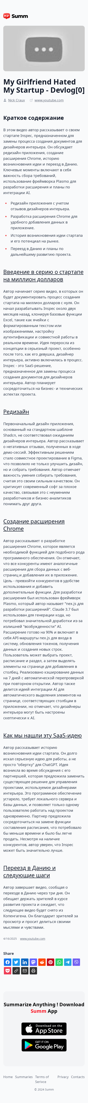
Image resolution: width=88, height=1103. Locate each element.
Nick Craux (16, 100)
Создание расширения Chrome (34, 524)
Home (8, 1077)
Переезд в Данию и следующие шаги (29, 871)
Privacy (63, 1077)
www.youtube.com (49, 100)
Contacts (78, 1077)
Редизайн (16, 411)
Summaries (24, 1077)
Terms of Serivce (42, 1079)
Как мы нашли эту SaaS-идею (42, 735)
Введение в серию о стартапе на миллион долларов (43, 275)
